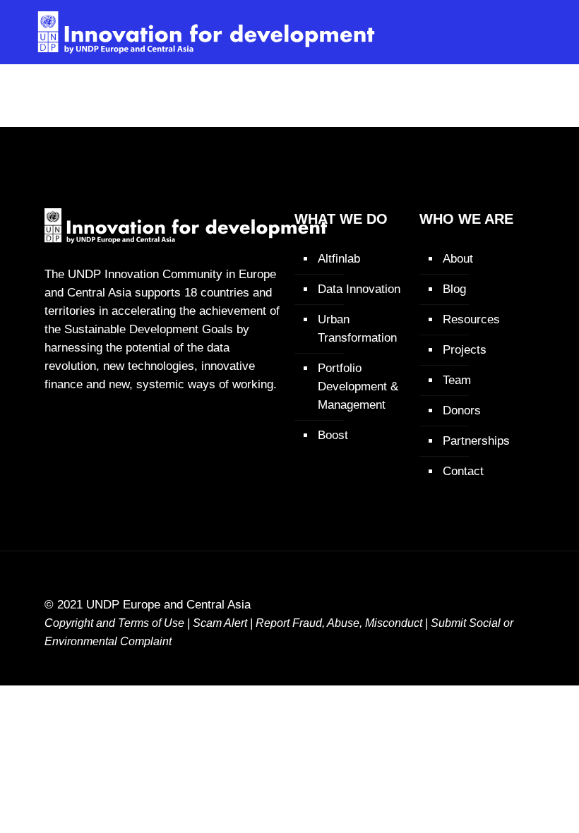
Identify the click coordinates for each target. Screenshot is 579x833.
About (458, 258)
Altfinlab (339, 258)
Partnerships (476, 441)
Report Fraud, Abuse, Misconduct (339, 623)
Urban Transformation (357, 328)
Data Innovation (359, 289)
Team (457, 380)
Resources (471, 319)
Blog (454, 289)
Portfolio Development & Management (358, 386)
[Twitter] (450, 659)
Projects (465, 349)
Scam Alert (220, 623)
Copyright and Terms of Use (114, 623)
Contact (463, 471)
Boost (333, 435)
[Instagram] (508, 659)
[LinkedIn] (479, 659)
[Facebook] (421, 659)
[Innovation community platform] (206, 32)
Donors (462, 410)
